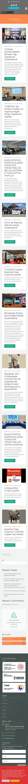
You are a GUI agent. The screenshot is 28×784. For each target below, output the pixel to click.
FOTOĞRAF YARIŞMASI (14, 8)
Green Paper (7, 643)
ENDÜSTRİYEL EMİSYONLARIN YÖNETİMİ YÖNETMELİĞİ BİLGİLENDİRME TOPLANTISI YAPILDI (13, 168)
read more (9, 78)
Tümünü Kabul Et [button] (15, 780)
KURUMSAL (5, 703)
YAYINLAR (4, 713)
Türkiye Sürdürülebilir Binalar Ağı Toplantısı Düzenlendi (12, 54)
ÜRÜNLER (4, 710)
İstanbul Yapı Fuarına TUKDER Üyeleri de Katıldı (14, 532)
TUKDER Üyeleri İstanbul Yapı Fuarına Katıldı (13, 272)
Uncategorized (18, 46)
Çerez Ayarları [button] (6, 780)
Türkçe (5, 12)
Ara (3, 560)
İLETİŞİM (4, 717)
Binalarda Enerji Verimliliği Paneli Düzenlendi (13, 316)
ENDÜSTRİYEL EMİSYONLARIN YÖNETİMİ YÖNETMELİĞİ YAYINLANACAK (13, 439)
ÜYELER (4, 706)
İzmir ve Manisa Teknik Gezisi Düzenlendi (13, 225)
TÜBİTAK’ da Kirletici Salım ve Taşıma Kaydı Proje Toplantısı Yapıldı (13, 111)
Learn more (14, 626)
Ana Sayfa (9, 20)
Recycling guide (8, 639)
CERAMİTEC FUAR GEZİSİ (11, 489)
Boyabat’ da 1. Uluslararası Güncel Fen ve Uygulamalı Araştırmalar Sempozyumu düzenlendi (12, 381)
